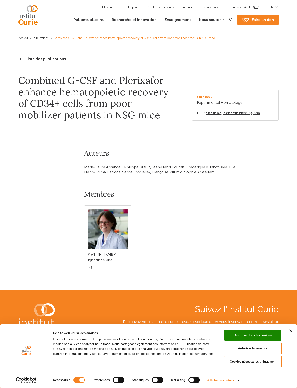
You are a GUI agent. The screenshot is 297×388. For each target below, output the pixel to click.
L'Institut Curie (111, 7)
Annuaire (188, 7)
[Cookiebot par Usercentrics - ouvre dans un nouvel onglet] (26, 380)
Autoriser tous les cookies (253, 335)
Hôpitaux (134, 7)
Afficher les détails (220, 380)
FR (271, 7)
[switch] (118, 380)
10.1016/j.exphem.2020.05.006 (233, 113)
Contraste (240, 7)
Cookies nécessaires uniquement (253, 361)
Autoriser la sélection (253, 348)
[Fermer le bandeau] (290, 330)
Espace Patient (211, 7)
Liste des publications (46, 59)
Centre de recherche (161, 7)
